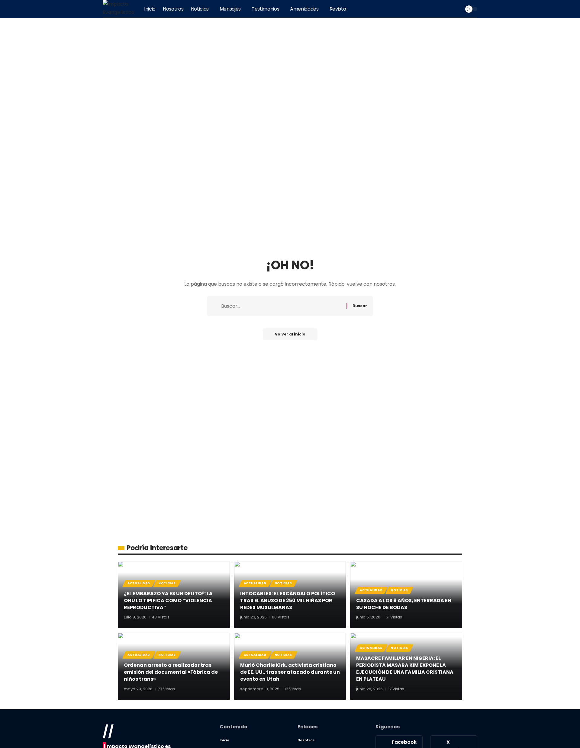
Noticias (167, 583)
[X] (434, 9)
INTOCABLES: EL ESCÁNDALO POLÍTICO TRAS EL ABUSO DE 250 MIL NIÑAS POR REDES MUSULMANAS (287, 600)
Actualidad (138, 583)
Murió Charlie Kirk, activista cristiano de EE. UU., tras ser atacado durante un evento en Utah (290, 672)
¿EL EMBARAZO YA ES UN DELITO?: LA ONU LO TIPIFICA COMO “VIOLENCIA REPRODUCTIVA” (168, 600)
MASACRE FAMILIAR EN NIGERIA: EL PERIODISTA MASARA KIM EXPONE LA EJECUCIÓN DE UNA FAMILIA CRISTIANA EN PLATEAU (404, 669)
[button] (456, 9)
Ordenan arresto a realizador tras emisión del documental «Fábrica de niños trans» (171, 672)
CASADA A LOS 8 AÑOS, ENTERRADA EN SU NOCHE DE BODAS (403, 604)
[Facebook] (427, 9)
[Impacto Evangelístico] (118, 9)
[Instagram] (447, 9)
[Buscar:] (281, 306)
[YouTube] (441, 9)
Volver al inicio (290, 334)
